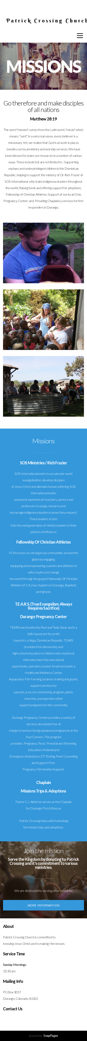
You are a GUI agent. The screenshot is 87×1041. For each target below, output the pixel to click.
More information (44, 905)
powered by (43, 1035)
